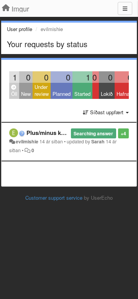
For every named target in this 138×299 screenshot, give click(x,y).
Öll (14, 93)
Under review (41, 90)
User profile (19, 29)
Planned (62, 93)
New (26, 93)
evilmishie (27, 141)
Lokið (107, 93)
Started (82, 93)
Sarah (98, 141)
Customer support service (53, 197)
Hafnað (124, 93)
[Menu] (125, 8)
